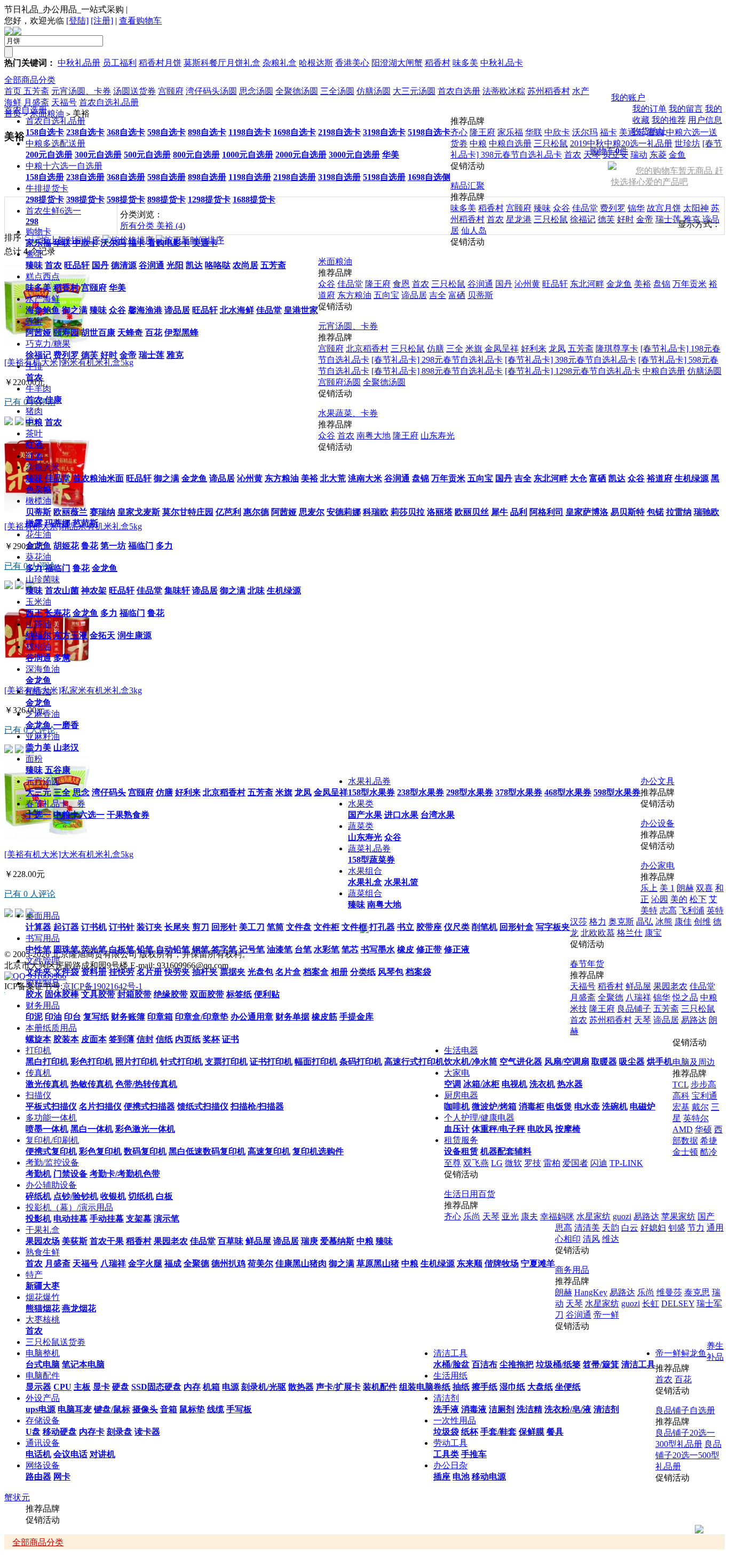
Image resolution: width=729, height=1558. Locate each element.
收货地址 (649, 131)
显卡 (101, 1386)
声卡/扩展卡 (338, 1386)
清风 (591, 1238)
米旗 (283, 792)
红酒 (34, 444)
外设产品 (43, 1398)
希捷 (708, 1140)
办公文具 (657, 781)
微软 (513, 1163)
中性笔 (38, 949)
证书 (230, 1039)
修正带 (429, 949)
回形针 (224, 926)
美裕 (309, 478)
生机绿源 (692, 478)
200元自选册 (49, 154)
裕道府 (659, 478)
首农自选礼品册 (55, 121)
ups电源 (41, 1409)
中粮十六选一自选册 (64, 165)
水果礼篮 (401, 882)
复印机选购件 (318, 1151)
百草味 (230, 1241)
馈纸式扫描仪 (202, 1106)
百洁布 (484, 1364)
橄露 (34, 523)
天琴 (642, 1019)
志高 (668, 910)
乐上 (648, 887)
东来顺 (469, 1263)
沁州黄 (250, 478)
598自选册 (166, 177)
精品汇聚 (467, 185)
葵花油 (38, 556)
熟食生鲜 (43, 1252)
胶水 (34, 994)
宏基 (681, 1106)
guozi (622, 1216)
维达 (610, 1238)
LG (497, 1163)
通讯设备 (43, 1442)
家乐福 (38, 242)
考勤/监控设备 (52, 1162)
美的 (678, 899)
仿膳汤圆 (704, 370)
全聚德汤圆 (384, 382)
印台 (72, 1016)
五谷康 (57, 769)
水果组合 (365, 870)
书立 (405, 926)
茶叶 (34, 433)
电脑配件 (43, 1375)
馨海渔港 (145, 310)
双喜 (704, 887)
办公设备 (657, 823)
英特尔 (696, 1118)
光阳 (175, 265)
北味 (256, 590)
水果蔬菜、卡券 (348, 413)
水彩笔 (326, 949)
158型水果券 (371, 792)
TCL (680, 1084)
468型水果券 (567, 792)
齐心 (458, 132)
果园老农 (171, 1241)
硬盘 (120, 1386)
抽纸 (461, 1386)
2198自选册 (294, 177)
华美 (390, 154)
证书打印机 (271, 1061)
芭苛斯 (85, 523)
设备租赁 (461, 1151)
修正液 (457, 949)
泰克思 (697, 1292)
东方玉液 (70, 635)
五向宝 (480, 478)
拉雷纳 (679, 511)
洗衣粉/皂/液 (567, 1409)
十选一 (38, 814)
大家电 (457, 1072)
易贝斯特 (628, 511)
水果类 (361, 803)
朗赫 (685, 887)
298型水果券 (469, 792)
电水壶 (587, 1106)
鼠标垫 (192, 1409)
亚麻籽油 (43, 736)
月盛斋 (57, 1263)
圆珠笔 (66, 949)
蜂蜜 (34, 321)
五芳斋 (273, 265)
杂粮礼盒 (280, 62)
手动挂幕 (107, 1218)
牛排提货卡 (47, 188)
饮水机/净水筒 (470, 1061)
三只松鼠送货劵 (55, 1341)
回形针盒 (517, 926)
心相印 (568, 1238)
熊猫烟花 (43, 1308)
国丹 (100, 265)
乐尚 (471, 1216)
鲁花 (89, 545)
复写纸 (96, 1016)
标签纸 (239, 994)
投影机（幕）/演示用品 (69, 1207)
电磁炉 (642, 1106)
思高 (563, 1227)
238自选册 (85, 177)
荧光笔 (94, 949)
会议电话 (70, 1454)
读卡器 (147, 1431)
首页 (13, 91)
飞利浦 (691, 910)
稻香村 (437, 62)
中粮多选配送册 (55, 143)
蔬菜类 (361, 826)
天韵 (610, 1227)
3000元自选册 (354, 154)
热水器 (570, 1084)
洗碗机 (615, 1106)
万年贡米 (448, 478)
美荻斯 (75, 1241)
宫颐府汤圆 (339, 382)
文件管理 (43, 960)
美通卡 (205, 242)
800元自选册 (196, 154)
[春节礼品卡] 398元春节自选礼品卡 (570, 359)
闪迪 (598, 1163)
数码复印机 (145, 1151)
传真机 (38, 1072)
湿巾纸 (512, 1386)
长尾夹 (177, 926)
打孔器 (382, 926)
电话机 (38, 1454)
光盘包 (260, 971)
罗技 (532, 1163)
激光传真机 (47, 1084)
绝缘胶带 (171, 994)
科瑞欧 (376, 511)
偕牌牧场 (502, 1263)
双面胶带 (207, 994)
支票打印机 (226, 1061)
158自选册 (45, 177)
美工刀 (252, 926)
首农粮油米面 (98, 478)
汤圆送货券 (134, 91)
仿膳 (164, 792)
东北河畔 (551, 478)
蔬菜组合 (365, 893)
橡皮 (405, 949)
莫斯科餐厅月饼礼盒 (222, 62)
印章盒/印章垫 (201, 1016)
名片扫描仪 (100, 1106)
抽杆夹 (205, 971)
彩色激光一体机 (145, 1128)
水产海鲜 (43, 298)
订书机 (94, 926)
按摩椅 (568, 1128)
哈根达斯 (316, 62)
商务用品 (572, 1269)
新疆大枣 (43, 1285)
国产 (706, 1216)
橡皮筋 (324, 1016)
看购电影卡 (168, 242)
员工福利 (119, 62)
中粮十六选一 (79, 814)
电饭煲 (559, 1106)
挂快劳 (121, 971)
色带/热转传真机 (146, 1084)
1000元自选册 (247, 154)
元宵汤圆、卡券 (348, 326)
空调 (452, 1084)
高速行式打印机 (414, 1061)
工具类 (446, 1454)
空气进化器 (521, 1061)
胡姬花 (66, 545)
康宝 (653, 932)
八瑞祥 (113, 1263)
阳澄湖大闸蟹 (397, 62)
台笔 (303, 949)
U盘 (33, 1431)
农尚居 (245, 265)
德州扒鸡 (228, 1263)
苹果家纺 (678, 1216)
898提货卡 (166, 199)
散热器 (301, 1386)
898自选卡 (207, 132)
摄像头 (145, 1409)
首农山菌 (62, 590)
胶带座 (429, 926)
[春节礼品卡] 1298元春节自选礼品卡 (572, 370)
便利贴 (267, 994)
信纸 (164, 1039)
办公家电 (657, 865)
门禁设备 (70, 1173)
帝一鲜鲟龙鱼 (681, 1353)
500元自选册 (147, 154)
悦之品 (685, 997)
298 (32, 221)
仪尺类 (457, 926)
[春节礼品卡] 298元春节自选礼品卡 (437, 359)
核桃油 (38, 646)
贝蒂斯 (38, 511)
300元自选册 (98, 154)
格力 (597, 921)
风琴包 (390, 971)
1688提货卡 (254, 199)
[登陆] (77, 20)
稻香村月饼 (160, 62)
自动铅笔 (173, 949)
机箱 (211, 1386)
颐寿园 (66, 332)
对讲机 (102, 1454)
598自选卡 (166, 132)
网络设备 (43, 1465)
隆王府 (482, 132)
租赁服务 (461, 1140)
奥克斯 (621, 921)
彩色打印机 (91, 1061)
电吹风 (540, 1128)
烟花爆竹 (43, 1297)
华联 (61, 242)
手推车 (474, 1454)
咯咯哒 (218, 265)
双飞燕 (476, 1163)
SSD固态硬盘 (156, 1386)
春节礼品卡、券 (55, 803)
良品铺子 (634, 1008)
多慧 (61, 657)
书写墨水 (378, 949)
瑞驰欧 (706, 511)
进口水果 (401, 814)
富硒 (597, 478)
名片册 (149, 971)
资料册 (94, 971)
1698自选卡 (294, 132)
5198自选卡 (429, 132)
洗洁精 (529, 1409)
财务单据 (292, 1016)
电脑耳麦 (75, 1409)
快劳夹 (177, 971)
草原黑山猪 (377, 1263)
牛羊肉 (38, 388)
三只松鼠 (551, 143)
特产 (34, 1274)
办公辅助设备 (51, 1184)
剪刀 (200, 926)
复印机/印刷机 (52, 1140)
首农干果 (107, 1241)
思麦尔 (311, 511)
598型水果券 (616, 792)
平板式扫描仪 (51, 1106)
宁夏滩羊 (538, 1263)
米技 (578, 1008)
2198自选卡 (339, 132)
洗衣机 (542, 1084)
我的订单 (649, 108)
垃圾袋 (446, 1431)
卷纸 (441, 1386)
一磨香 (66, 725)
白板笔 (121, 949)
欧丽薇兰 (70, 511)
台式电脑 (43, 1364)
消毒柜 (531, 1106)
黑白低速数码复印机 (207, 1151)
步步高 (703, 1084)
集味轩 (177, 590)
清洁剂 (446, 1398)
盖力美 (38, 747)
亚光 (510, 1216)
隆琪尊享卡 (617, 348)
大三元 (38, 792)
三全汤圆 (337, 91)
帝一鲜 (606, 1314)
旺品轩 (77, 265)
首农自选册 (25, 109)
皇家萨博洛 (587, 511)
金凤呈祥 (331, 792)
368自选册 (126, 177)
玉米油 (38, 601)
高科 (681, 1095)
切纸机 (141, 1196)
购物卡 (38, 231)
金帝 (128, 354)
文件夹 (38, 971)
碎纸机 (38, 1196)
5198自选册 (384, 177)
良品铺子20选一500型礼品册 (688, 1455)
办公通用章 (252, 1016)
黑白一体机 (91, 1128)
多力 (164, 545)
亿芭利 (228, 511)
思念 (81, 792)
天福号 (85, 1263)
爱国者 (575, 1163)
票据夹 (232, 971)
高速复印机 (269, 1151)
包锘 (655, 511)
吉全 (523, 478)
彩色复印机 (100, 1151)
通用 (715, 1227)
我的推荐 (669, 119)
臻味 (34, 265)
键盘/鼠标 (112, 1409)
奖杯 (211, 1039)
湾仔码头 (109, 792)
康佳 (683, 921)
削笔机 (484, 926)
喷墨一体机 (47, 1128)
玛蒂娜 (57, 523)
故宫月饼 (664, 208)
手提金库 (356, 1016)
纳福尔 (38, 635)
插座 (441, 1476)
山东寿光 (365, 837)
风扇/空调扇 (566, 1061)
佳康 (53, 399)
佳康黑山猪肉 (301, 1263)
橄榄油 (38, 500)
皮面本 (94, 1039)
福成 (172, 1263)
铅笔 (145, 949)
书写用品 (43, 938)
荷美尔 (260, 1263)
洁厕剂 (501, 1409)
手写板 (239, 1409)
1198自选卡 (249, 132)
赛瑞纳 (102, 511)
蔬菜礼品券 (369, 848)
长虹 (650, 1303)
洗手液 (446, 1409)
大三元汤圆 (414, 91)
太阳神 (696, 208)
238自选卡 (85, 132)
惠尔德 (256, 511)
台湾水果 (438, 814)
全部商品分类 (30, 79)
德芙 (89, 354)
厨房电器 (461, 1095)
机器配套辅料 (506, 1151)
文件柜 (326, 926)
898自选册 (207, 177)
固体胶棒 (62, 994)
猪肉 (34, 411)
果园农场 (43, 1241)
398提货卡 (85, 199)
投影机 (38, 1218)
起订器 (66, 926)
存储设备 (43, 1420)
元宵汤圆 (43, 781)
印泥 (34, 1016)
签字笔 (224, 949)
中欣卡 (85, 242)
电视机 (514, 1084)
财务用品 (43, 1005)
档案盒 (316, 971)
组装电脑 (416, 1386)
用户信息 (705, 119)
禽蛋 (34, 254)
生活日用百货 (469, 1194)
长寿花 (57, 612)
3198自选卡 (384, 132)
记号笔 (252, 949)
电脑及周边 (693, 1062)
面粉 (34, 758)
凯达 (194, 265)
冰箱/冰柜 (481, 1084)
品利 (518, 511)
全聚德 (196, 1263)
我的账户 (628, 97)
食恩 (401, 283)
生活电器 (461, 1050)
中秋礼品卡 (501, 62)
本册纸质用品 (51, 1027)
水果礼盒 (365, 882)
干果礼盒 (43, 1229)
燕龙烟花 (79, 1308)
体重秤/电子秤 (498, 1128)
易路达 (694, 1019)
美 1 (667, 887)
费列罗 (66, 354)
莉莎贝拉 (408, 511)
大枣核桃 (43, 1319)
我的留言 (686, 108)
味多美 (465, 62)
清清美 (587, 1227)
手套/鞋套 (498, 1431)
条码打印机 (360, 1061)
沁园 (659, 899)
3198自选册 (339, 177)
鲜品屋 (258, 1241)
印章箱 (160, 1016)
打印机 (38, 1050)
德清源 (124, 265)
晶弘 (644, 921)
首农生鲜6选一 (53, 210)
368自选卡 (126, 132)
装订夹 (149, 926)
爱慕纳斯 (337, 1241)
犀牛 (499, 511)
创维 (702, 921)
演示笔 (166, 1218)
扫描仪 (38, 1095)
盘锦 (420, 478)
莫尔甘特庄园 (187, 511)
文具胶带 (98, 994)
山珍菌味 (43, 579)
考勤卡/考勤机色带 (125, 1173)
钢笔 (200, 949)
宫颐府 (94, 287)
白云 (629, 1227)
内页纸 (188, 1039)
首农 (572, 154)
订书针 (121, 926)
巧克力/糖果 (48, 343)
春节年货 (587, 963)
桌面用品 (43, 915)
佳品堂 (269, 310)
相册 (339, 971)
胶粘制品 (43, 983)
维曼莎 (669, 1292)
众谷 (117, 310)
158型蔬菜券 (371, 859)
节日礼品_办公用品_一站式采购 (64, 9)
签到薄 (121, 1039)
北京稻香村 (224, 792)
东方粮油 (282, 478)
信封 (145, 1039)
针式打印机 (181, 1061)
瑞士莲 (151, 354)
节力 (695, 1227)
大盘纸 (540, 1386)
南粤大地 (384, 904)
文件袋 (66, 971)
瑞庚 (309, 1241)
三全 (61, 792)
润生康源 (134, 635)
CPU (62, 1386)
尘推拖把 (517, 1364)
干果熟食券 (128, 814)
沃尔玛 (113, 242)
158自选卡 (45, 132)
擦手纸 (484, 1386)
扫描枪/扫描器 (257, 1106)
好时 (108, 354)
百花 (153, 332)
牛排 (34, 366)
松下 (698, 899)
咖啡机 (457, 1106)
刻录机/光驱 (263, 1386)
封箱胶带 (134, 994)
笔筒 (275, 926)
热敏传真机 (91, 1084)
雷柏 (551, 1163)
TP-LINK (626, 1163)
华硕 (703, 1129)
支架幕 (139, 1218)
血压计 (457, 1128)
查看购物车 (140, 20)
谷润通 (151, 265)
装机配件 (380, 1386)
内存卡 (92, 1431)
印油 (53, 1016)
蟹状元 (17, 1497)
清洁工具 (450, 1353)
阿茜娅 (38, 332)
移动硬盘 (60, 1431)
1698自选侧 (429, 177)
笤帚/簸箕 (601, 1364)
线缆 (215, 1409)
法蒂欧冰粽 (503, 91)
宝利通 (704, 1095)
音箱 (168, 1409)
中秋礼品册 (79, 62)
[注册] (102, 20)
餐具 (555, 1431)
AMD (682, 1129)
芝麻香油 (43, 713)
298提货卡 (45, 199)
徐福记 (38, 354)
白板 (164, 1196)
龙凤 (303, 792)
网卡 (61, 1476)
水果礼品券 (369, 781)
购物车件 (609, 150)
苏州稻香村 (610, 1019)
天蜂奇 (130, 332)
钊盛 (676, 1227)
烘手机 (659, 1061)
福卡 (136, 242)
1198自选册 (249, 177)
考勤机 (38, 1173)
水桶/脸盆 (451, 1364)
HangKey (590, 1292)
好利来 (188, 792)
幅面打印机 (316, 1061)
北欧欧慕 (598, 932)
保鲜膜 (531, 1431)
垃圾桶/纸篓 (558, 1364)
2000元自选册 (301, 154)
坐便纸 (568, 1386)
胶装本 (66, 1039)
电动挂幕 (70, 1218)
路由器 (38, 1476)
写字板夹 (553, 926)
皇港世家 (301, 310)
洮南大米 (365, 478)
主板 (82, 1386)
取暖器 (604, 1061)
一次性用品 (454, 1420)
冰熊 (663, 921)
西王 (34, 612)
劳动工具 (450, 1442)
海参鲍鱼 (43, 310)
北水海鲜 (237, 310)
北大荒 (333, 478)
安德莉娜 (344, 511)
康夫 (529, 1216)
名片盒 (288, 971)
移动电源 (489, 1476)
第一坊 (113, 545)
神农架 (94, 590)
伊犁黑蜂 (181, 332)
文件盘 (299, 926)
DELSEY (677, 1303)
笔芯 (350, 949)
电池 (461, 1476)
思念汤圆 (256, 91)
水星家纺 (593, 1216)
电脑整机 (43, 1353)
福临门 (141, 545)
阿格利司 (546, 511)
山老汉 (66, 747)
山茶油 (38, 624)
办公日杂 (450, 1465)
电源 (230, 1386)
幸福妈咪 (557, 1216)
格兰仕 (630, 932)
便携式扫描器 (149, 1106)
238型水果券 (420, 792)
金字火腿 (145, 1263)
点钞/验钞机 (75, 1196)
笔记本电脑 (83, 1364)
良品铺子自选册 (685, 1410)
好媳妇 (653, 1227)
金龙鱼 (194, 478)
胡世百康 (98, 332)
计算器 (38, 926)
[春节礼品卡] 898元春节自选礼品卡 (437, 370)
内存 (192, 1386)
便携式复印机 (51, 1151)
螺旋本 (38, 1039)
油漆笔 (279, 949)
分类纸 (363, 971)
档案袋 (418, 971)
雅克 (175, 354)
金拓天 (102, 635)
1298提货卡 (209, 199)
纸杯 (469, 1431)
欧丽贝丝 (472, 511)
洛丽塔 (440, 511)
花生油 (38, 534)
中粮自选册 (510, 143)
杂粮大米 (43, 467)
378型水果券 (518, 792)
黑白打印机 (47, 1061)
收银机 (113, 1196)
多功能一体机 (51, 1117)
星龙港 (519, 219)
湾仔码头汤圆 (211, 91)
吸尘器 (632, 1061)
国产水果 (365, 814)
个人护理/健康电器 (479, 1117)
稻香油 (38, 691)
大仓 (578, 478)
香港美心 (352, 62)
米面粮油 (335, 261)
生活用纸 (450, 1375)
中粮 (478, 143)
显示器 (38, 1386)
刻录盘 (119, 1431)
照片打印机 (136, 1061)
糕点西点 (43, 276)
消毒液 (474, 1409)
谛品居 (177, 310)
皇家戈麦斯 (138, 511)
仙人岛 (474, 230)
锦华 (636, 208)
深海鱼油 (43, 669)
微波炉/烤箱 (494, 1106)
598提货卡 (126, 199)
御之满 (75, 310)
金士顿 (685, 1151)
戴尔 (700, 1106)
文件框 (354, 926)
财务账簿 (128, 1016)
